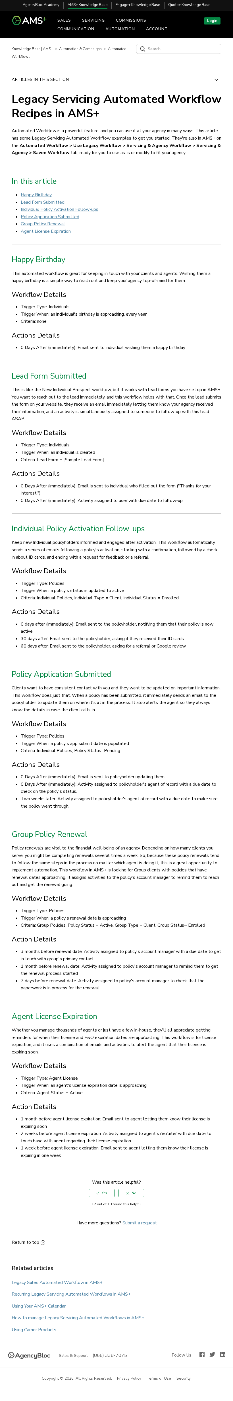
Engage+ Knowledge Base (138, 4)
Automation (120, 29)
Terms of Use (159, 1378)
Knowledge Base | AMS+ (32, 49)
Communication (75, 29)
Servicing (93, 20)
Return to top (25, 1242)
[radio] (102, 1193)
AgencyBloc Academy (41, 4)
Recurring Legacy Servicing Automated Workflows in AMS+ (71, 1294)
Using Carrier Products (34, 1330)
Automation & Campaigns (80, 49)
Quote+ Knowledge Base (189, 4)
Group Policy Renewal (43, 224)
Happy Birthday (36, 195)
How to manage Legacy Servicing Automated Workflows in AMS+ (78, 1318)
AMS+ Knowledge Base (87, 4)
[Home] (31, 23)
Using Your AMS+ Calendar (39, 1306)
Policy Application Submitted (50, 217)
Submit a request (139, 1223)
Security (183, 1378)
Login (212, 20)
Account (157, 29)
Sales (64, 20)
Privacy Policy (129, 1378)
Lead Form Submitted (43, 202)
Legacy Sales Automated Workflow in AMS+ (57, 1282)
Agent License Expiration (46, 231)
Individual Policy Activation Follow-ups (59, 209)
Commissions (131, 20)
